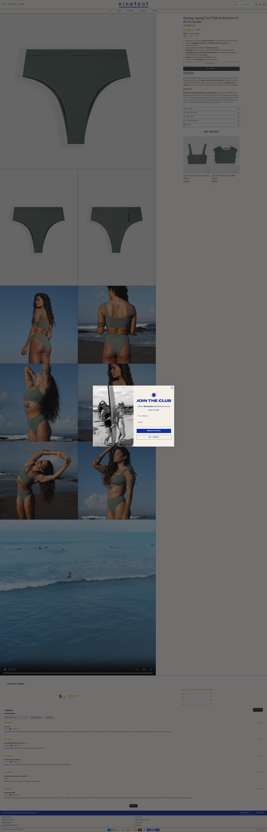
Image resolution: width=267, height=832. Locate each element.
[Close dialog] (172, 388)
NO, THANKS (154, 437)
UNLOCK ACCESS (154, 430)
